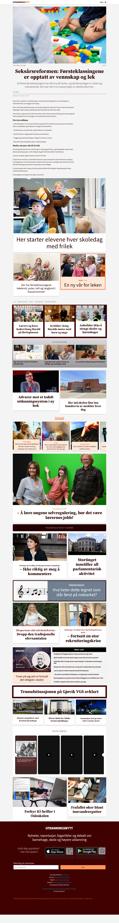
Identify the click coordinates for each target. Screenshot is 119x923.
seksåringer (39, 302)
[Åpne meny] (105, 2)
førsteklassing (22, 302)
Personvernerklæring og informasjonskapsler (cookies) (59, 889)
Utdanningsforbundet (62, 880)
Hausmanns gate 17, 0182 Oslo (62, 882)
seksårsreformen (50, 302)
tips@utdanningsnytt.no (62, 877)
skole (31, 302)
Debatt (59, 418)
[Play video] (49, 755)
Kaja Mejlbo (65, 875)
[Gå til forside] (21, 2)
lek (15, 302)
